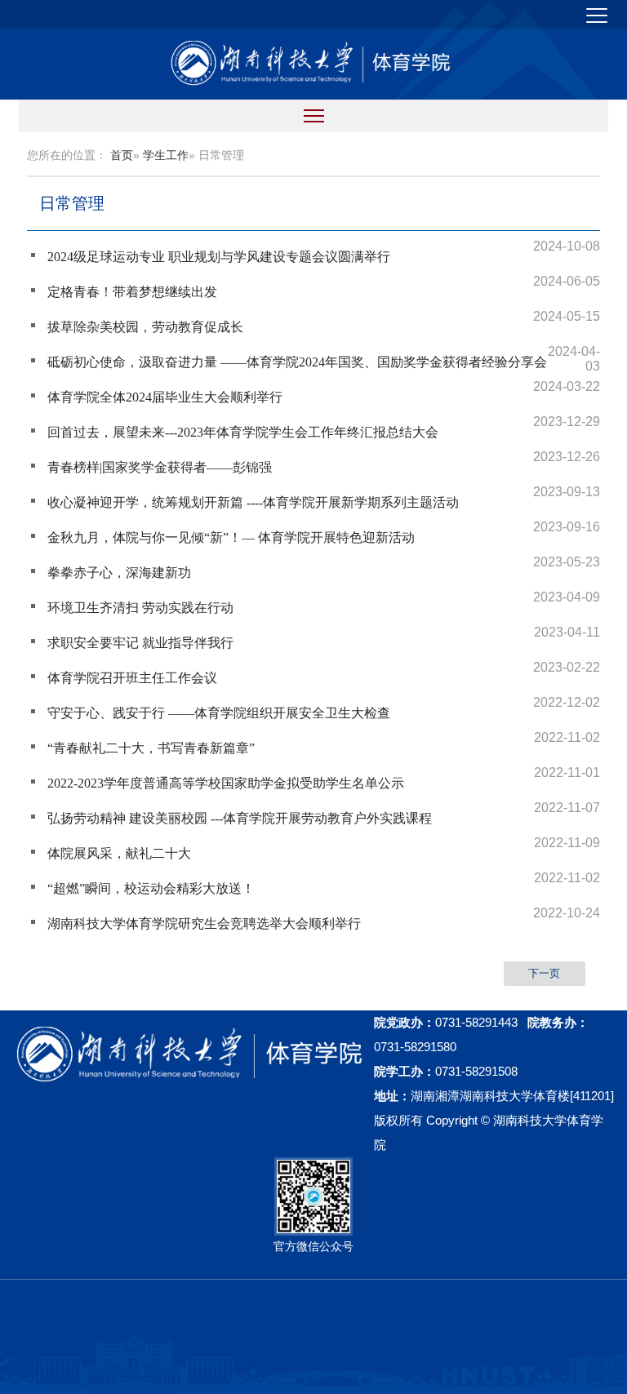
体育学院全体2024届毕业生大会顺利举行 (164, 397)
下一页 (544, 973)
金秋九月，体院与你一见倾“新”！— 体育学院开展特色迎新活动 (231, 537)
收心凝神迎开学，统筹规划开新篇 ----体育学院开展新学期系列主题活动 (253, 502)
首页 (121, 155)
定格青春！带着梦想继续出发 (132, 292)
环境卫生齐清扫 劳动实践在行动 (140, 608)
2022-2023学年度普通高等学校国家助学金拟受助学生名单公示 (225, 783)
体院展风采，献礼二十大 (119, 853)
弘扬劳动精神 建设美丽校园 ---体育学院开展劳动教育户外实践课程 (239, 818)
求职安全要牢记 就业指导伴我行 (140, 643)
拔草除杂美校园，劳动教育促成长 (145, 327)
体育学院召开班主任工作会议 (132, 678)
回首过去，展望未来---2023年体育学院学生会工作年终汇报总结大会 (242, 432)
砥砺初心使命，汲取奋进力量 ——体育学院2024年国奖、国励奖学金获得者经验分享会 (297, 362)
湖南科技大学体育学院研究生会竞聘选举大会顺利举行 (204, 923)
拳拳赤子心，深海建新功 (119, 572)
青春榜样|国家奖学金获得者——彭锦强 (159, 467)
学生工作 (166, 155)
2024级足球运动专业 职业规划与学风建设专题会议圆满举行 (218, 257)
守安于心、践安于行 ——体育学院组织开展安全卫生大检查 (218, 713)
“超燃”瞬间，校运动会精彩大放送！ (151, 888)
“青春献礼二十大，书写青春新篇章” (151, 748)
